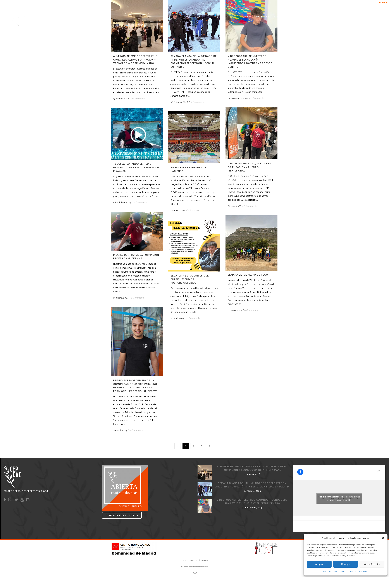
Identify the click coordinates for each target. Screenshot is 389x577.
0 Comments (138, 98)
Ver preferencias (372, 564)
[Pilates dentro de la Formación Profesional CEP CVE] (137, 231)
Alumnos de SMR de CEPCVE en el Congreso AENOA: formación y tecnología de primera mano (135, 60)
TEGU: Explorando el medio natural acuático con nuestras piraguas (136, 167)
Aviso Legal (363, 571)
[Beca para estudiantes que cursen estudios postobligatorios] (194, 246)
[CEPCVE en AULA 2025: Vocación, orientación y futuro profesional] (251, 133)
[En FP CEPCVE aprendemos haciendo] (194, 137)
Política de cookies (330, 571)
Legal (184, 560)
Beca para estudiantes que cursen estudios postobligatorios (189, 279)
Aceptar (319, 564)
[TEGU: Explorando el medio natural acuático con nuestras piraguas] (137, 134)
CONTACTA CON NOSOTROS (122, 515)
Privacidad (194, 560)
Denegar (345, 564)
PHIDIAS (378, 2)
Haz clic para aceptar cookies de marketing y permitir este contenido (339, 498)
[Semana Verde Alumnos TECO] (251, 243)
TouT (195, 573)
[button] (382, 538)
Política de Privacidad (348, 571)
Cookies (204, 560)
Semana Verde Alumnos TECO (248, 274)
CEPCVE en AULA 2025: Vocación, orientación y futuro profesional (250, 167)
